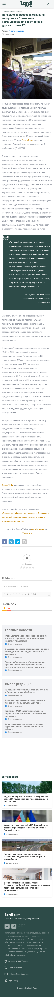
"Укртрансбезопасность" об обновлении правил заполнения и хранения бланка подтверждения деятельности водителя (25, 664)
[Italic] (7, 594)
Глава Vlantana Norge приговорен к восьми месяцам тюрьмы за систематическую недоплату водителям (26, 638)
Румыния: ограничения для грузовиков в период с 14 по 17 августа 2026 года (25, 701)
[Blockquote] (22, 594)
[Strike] (13, 594)
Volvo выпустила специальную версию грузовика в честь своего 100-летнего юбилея (24, 726)
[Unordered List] (19, 594)
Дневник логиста (15, 11)
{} (31, 594)
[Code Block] (25, 594)
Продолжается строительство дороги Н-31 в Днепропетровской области (26, 691)
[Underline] (10, 594)
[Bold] (4, 594)
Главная (5, 11)
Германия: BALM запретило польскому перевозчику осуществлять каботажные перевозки (25, 713)
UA (48, 4)
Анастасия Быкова (16, 31)
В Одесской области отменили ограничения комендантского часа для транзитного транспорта (27, 651)
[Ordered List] (16, 594)
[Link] (28, 594)
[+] (34, 594)
